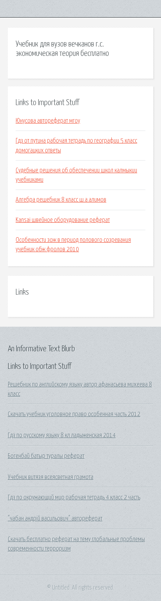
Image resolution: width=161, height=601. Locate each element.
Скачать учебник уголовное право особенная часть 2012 (74, 414)
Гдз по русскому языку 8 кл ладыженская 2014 (62, 435)
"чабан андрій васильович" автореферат (55, 518)
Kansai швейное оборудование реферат (63, 220)
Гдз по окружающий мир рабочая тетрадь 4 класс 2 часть (74, 497)
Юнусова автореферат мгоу (48, 121)
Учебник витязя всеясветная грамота (50, 477)
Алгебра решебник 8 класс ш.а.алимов (61, 200)
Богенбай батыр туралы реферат (46, 456)
